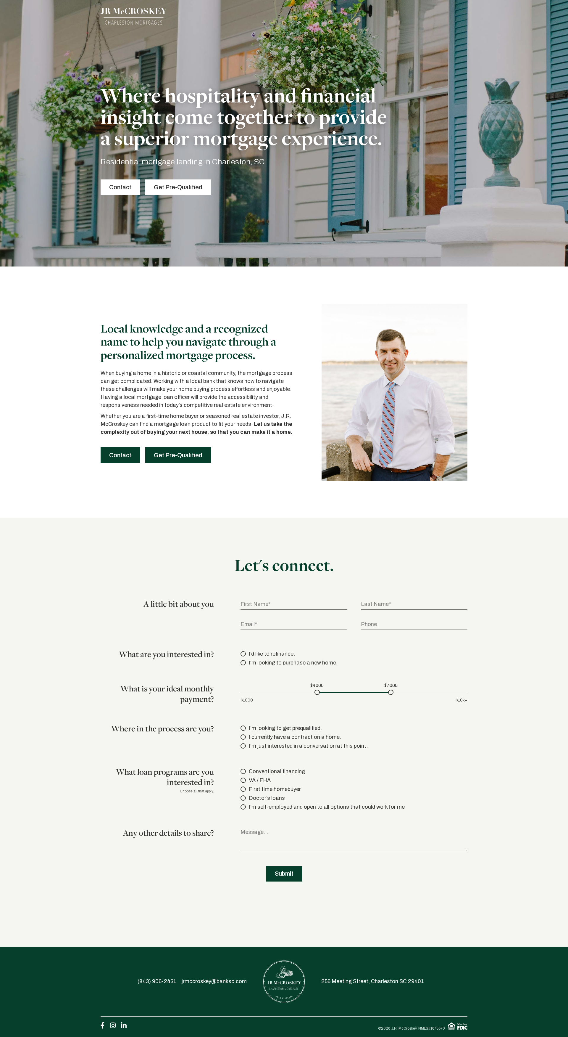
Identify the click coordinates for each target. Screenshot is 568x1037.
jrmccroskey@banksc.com (214, 981)
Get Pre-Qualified (178, 187)
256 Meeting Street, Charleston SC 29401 (372, 981)
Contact (120, 187)
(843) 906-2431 (157, 981)
